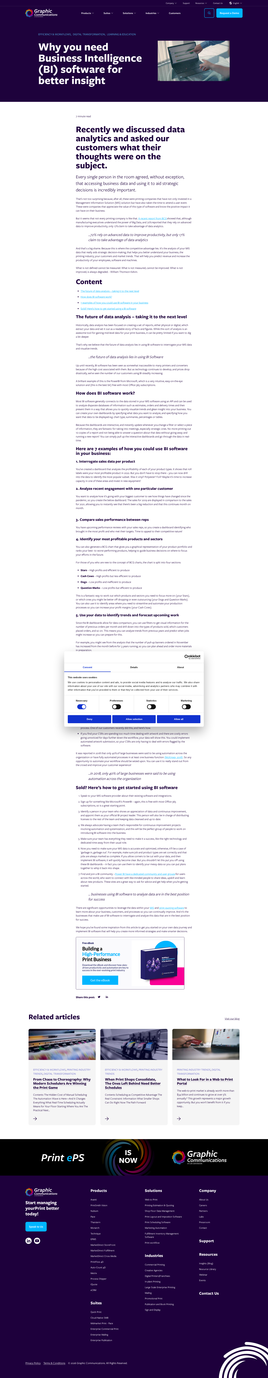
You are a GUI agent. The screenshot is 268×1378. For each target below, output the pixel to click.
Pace (93, 1216)
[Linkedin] (28, 1241)
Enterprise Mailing (99, 1334)
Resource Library (207, 1269)
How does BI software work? (96, 297)
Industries (151, 13)
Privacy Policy (33, 1363)
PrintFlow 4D (97, 1261)
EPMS (93, 1239)
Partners (203, 1210)
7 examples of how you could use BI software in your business (114, 302)
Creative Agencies (153, 1270)
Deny (89, 719)
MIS (152, 908)
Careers (203, 1205)
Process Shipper (99, 1278)
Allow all (178, 719)
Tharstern (95, 1222)
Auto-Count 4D (98, 1267)
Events (202, 1280)
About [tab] (180, 667)
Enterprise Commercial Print (104, 1328)
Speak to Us (36, 1226)
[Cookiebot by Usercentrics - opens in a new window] (186, 657)
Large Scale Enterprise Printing (160, 1287)
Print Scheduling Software (157, 1222)
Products (86, 13)
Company (170, 3)
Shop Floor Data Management (159, 1210)
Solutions (128, 13)
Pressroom (204, 1222)
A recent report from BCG (152, 218)
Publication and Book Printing (159, 1304)
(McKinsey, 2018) (173, 757)
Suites (107, 13)
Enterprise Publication (101, 1340)
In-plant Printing (152, 1281)
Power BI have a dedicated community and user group (144, 874)
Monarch (95, 1227)
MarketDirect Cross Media (103, 1256)
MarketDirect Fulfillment (102, 1250)
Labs (201, 1216)
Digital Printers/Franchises (157, 1275)
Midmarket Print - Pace (102, 1323)
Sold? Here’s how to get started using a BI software (108, 308)
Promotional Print (153, 1298)
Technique (96, 1233)
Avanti (94, 1199)
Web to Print (151, 1199)
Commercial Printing (155, 1264)
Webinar (203, 1274)
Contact (203, 1227)
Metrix (94, 1273)
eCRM (93, 1290)
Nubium (94, 1210)
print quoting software (171, 908)
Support (186, 3)
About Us (203, 1199)
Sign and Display (153, 1309)
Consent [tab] (87, 667)
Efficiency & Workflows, (54, 34)
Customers (175, 13)
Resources (199, 3)
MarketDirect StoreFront (103, 1244)
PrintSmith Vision (99, 1205)
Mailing (148, 1292)
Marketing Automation (156, 1227)
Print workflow (152, 1242)
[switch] (116, 706)
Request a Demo (229, 13)
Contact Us (218, 3)
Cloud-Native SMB (99, 1317)
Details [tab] (134, 667)
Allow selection (134, 719)
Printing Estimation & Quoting (159, 1205)
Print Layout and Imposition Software (163, 1216)
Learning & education (121, 34)
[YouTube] (37, 1241)
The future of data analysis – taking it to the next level (110, 291)
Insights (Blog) (206, 1263)
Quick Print (96, 1311)
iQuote (94, 1284)
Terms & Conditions (54, 1363)
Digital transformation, (89, 34)
